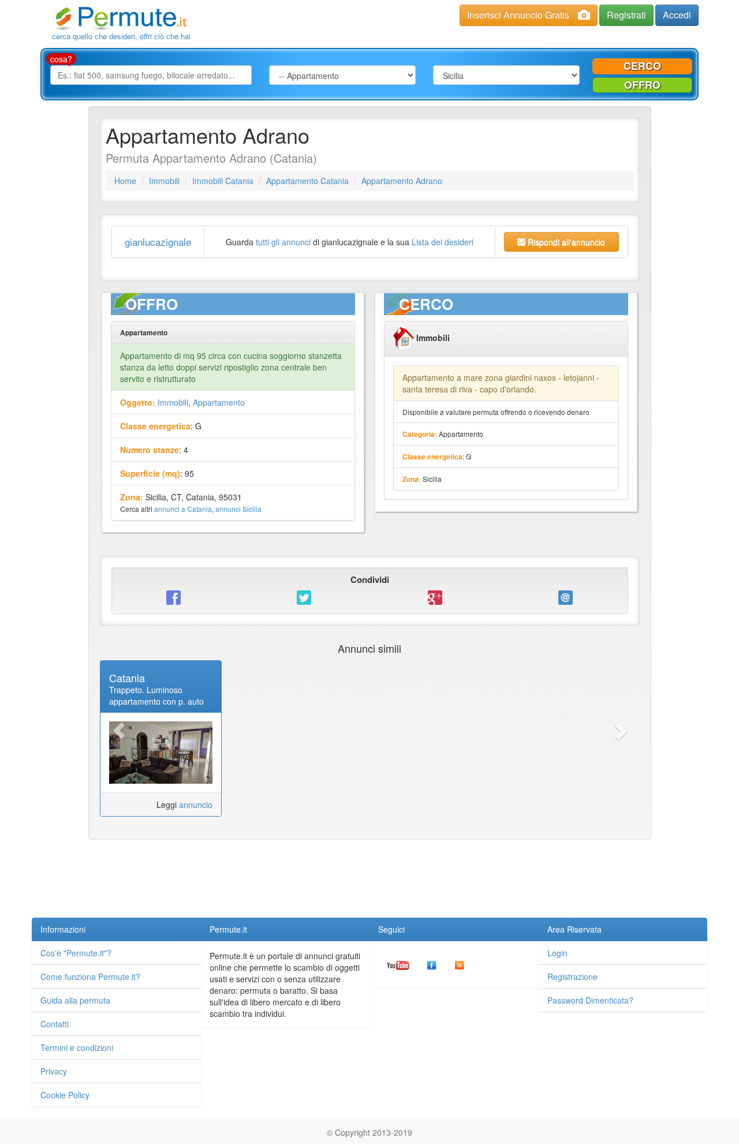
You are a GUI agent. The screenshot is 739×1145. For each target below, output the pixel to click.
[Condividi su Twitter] (304, 597)
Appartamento (219, 402)
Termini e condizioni (76, 1047)
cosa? (61, 59)
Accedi (677, 14)
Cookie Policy (64, 1095)
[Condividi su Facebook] (173, 597)
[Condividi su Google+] (434, 597)
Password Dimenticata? (590, 1000)
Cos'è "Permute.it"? (75, 953)
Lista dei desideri (442, 242)
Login (557, 953)
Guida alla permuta (75, 1000)
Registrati (626, 14)
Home (125, 180)
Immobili (164, 180)
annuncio (195, 804)
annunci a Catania (183, 509)
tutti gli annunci (283, 242)
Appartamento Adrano (401, 180)
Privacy (53, 1071)
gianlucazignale (158, 241)
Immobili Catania (222, 180)
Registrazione (572, 976)
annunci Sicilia (238, 509)
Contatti (54, 1024)
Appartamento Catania (307, 180)
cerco (642, 65)
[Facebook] (432, 964)
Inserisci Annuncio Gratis (518, 14)
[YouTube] (398, 964)
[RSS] (459, 964)
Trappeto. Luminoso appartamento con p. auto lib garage (156, 701)
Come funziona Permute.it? (90, 976)
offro (642, 84)
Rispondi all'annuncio (565, 242)
